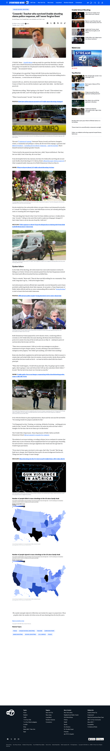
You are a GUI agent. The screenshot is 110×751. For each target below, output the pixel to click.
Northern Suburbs (68, 2)
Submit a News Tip (92, 712)
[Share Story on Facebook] (47, 23)
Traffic (24, 717)
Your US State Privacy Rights (38, 744)
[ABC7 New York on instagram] (14, 739)
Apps (24, 731)
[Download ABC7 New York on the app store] (91, 739)
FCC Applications (73, 744)
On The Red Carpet (68, 729)
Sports (65, 724)
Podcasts (66, 731)
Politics (65, 719)
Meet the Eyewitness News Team (96, 717)
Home (24, 712)
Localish (25, 724)
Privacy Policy (9, 744)
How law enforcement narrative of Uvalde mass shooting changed (40, 101)
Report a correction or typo (18, 621)
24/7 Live (32, 2)
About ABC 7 (91, 722)
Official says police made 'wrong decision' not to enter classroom (39, 296)
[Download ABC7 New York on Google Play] (100, 739)
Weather (25, 715)
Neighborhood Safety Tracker (71, 715)
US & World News (68, 717)
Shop (24, 727)
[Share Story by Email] (61, 23)
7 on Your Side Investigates (30, 722)
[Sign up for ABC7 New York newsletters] (18, 739)
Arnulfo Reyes (27, 62)
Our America (67, 727)
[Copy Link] (64, 23)
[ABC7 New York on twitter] (11, 739)
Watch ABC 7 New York (29, 729)
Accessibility (91, 724)
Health (65, 722)
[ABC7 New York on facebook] (7, 739)
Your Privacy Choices (17, 744)
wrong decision (60, 289)
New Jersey (50, 2)
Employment (91, 715)
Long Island (59, 2)
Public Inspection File (65, 744)
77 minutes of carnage (24, 141)
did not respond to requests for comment (36, 435)
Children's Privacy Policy (27, 744)
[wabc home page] (10, 713)
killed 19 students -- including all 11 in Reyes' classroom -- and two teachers (35, 146)
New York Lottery (68, 712)
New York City (41, 2)
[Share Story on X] (51, 23)
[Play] (87, 58)
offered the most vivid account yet (53, 161)
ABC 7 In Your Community (94, 719)
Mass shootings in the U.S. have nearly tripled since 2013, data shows (42, 459)
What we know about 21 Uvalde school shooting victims (35, 167)
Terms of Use (48, 744)
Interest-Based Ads (56, 744)
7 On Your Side (27, 719)
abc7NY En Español (69, 734)
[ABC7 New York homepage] (19, 2)
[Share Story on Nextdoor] (58, 23)
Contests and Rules (92, 727)
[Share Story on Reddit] (54, 23)
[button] (7, 2)
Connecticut (79, 2)
